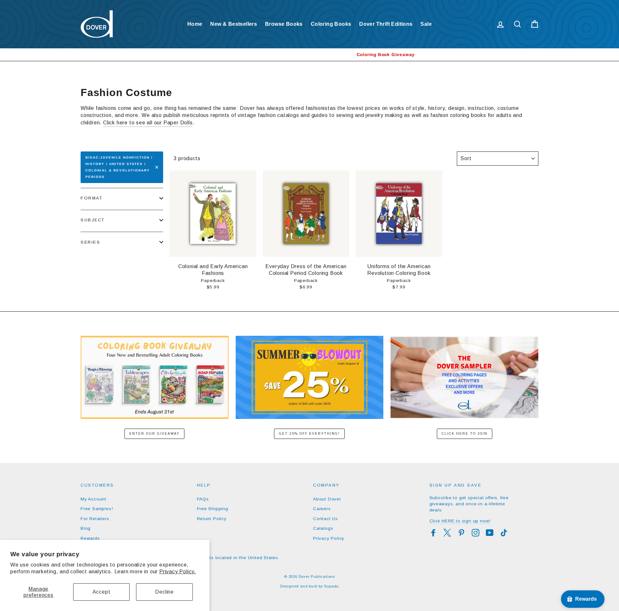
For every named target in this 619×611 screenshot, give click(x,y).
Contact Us (325, 518)
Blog (86, 528)
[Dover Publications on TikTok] (504, 533)
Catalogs (323, 528)
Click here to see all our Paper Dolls (148, 122)
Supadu (331, 586)
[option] (309, 55)
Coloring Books (331, 24)
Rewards (90, 538)
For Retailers (95, 518)
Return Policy (212, 518)
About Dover (327, 499)
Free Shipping (212, 508)
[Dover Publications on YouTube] (490, 533)
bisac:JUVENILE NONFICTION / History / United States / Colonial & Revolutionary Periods (119, 167)
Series (90, 242)
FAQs (203, 499)
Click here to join (464, 433)
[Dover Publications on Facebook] (433, 533)
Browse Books (284, 24)
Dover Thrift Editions (385, 24)
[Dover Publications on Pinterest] (461, 533)
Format (92, 198)
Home (194, 24)
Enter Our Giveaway (154, 433)
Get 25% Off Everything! (309, 433)
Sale (426, 24)
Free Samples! (97, 508)
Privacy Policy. (177, 571)
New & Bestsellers (233, 24)
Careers (322, 508)
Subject (93, 220)
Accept (102, 592)
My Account (93, 499)
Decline (164, 592)
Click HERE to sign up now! (460, 521)
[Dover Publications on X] (447, 533)
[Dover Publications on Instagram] (475, 533)
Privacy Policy (328, 538)
